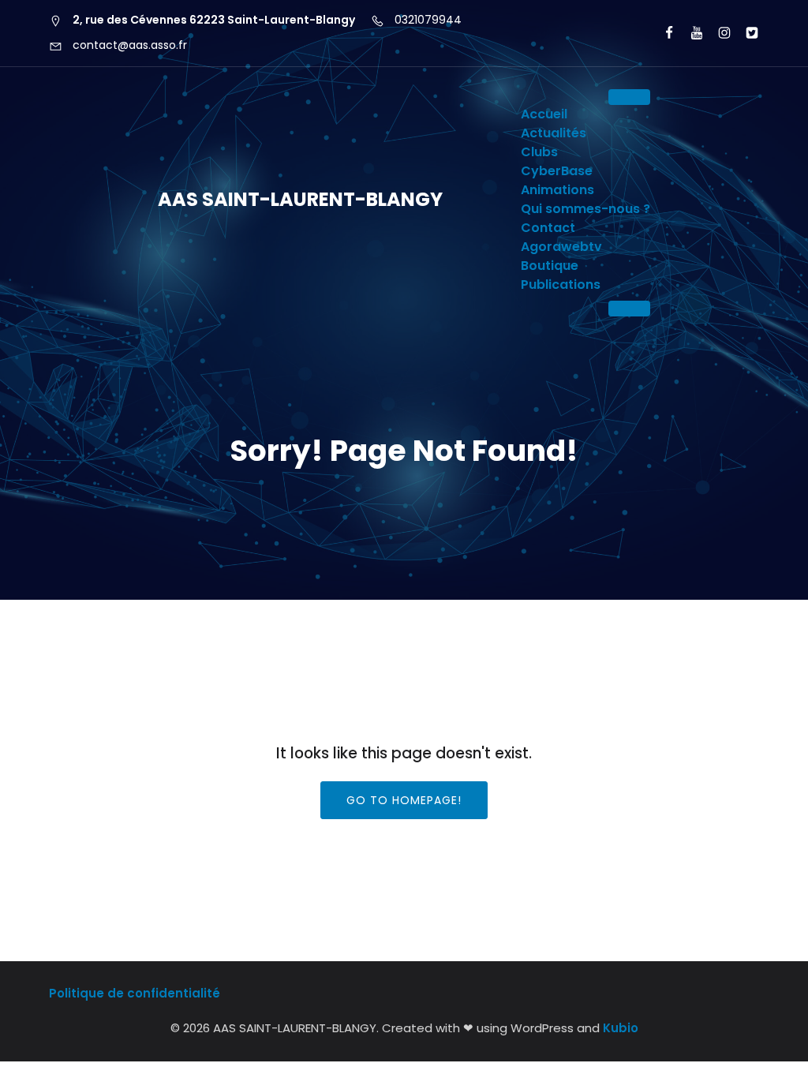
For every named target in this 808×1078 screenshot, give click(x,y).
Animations (557, 190)
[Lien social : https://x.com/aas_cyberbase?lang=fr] (745, 33)
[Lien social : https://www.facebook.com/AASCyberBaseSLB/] (662, 33)
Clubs (539, 152)
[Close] (629, 308)
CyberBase (557, 171)
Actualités (553, 133)
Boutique (549, 265)
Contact (548, 228)
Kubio (620, 1028)
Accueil (544, 114)
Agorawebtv (561, 247)
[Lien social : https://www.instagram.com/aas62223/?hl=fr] (717, 33)
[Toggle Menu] (629, 97)
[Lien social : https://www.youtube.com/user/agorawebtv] (690, 33)
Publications (560, 284)
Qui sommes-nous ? (585, 209)
